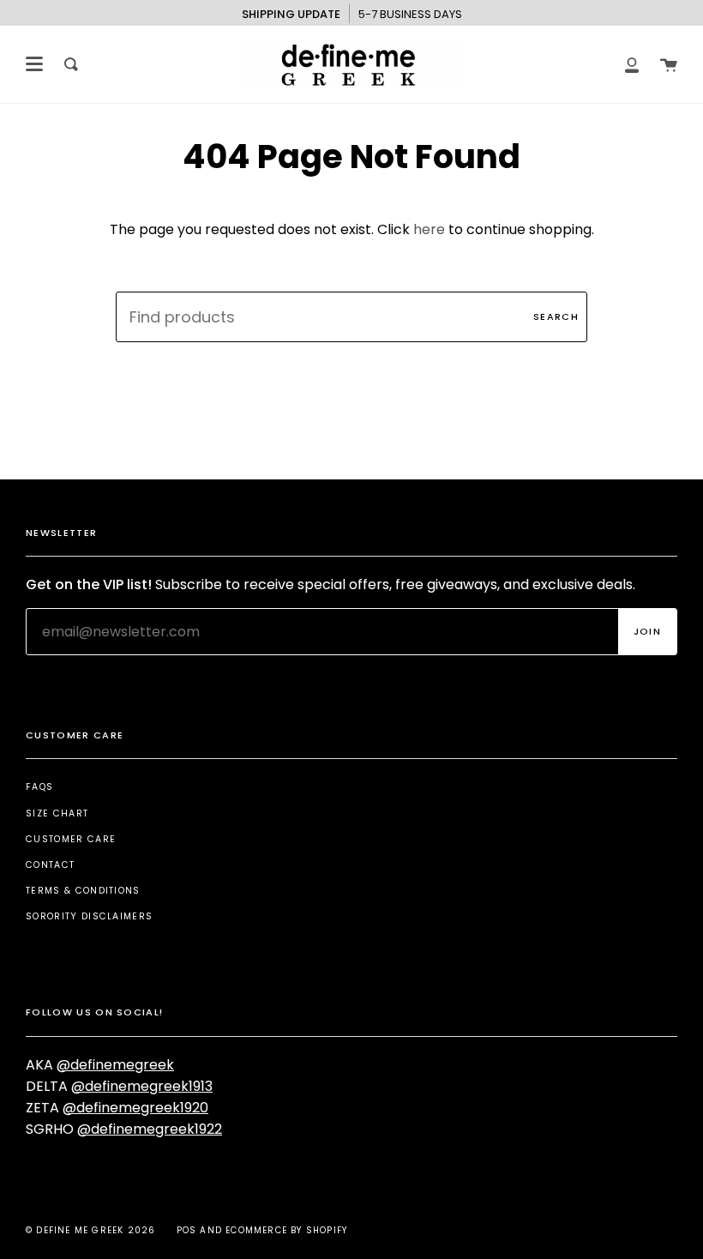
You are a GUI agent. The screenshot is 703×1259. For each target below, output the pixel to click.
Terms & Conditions (83, 890)
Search (556, 316)
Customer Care (71, 839)
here (429, 229)
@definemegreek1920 (135, 1107)
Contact (50, 864)
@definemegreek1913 (142, 1086)
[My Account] (632, 64)
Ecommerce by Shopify (286, 1230)
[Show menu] (34, 64)
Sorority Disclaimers (89, 916)
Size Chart (57, 813)
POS (187, 1230)
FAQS (39, 786)
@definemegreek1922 (149, 1129)
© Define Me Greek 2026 (90, 1230)
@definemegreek (115, 1065)
